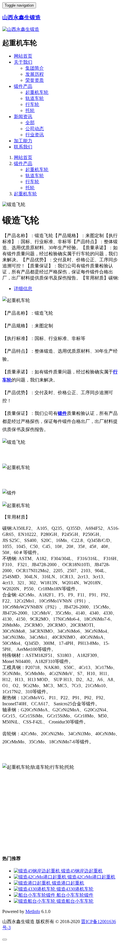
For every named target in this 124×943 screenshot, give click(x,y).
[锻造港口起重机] (33, 882)
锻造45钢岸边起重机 (82, 870)
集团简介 (34, 68)
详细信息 (23, 288)
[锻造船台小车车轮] (35, 901)
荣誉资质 (34, 80)
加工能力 (23, 140)
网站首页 (23, 56)
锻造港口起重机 (68, 882)
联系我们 (23, 146)
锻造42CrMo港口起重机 (91, 876)
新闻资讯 (23, 116)
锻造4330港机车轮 (75, 889)
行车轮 (32, 104)
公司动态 (34, 128)
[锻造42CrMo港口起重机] (40, 876)
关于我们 (23, 62)
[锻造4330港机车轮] (35, 889)
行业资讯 (34, 134)
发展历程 (34, 74)
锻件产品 (23, 86)
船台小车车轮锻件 (75, 895)
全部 (30, 122)
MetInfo (32, 911)
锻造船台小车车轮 (75, 901)
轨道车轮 (34, 98)
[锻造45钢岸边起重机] (37, 870)
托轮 (30, 110)
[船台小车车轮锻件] (35, 895)
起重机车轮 (36, 92)
